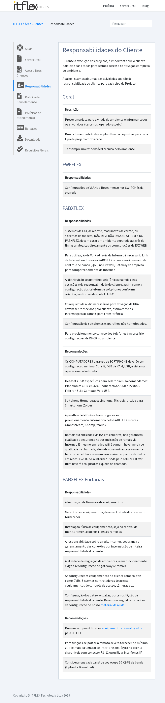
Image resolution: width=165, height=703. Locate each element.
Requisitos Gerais (36, 150)
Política (108, 6)
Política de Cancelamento (28, 99)
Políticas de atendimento (29, 115)
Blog (145, 6)
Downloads (32, 139)
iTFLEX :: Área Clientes (28, 24)
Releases (30, 128)
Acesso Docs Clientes (29, 72)
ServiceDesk (128, 6)
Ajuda (28, 49)
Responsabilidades (38, 86)
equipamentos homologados (122, 628)
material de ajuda (112, 605)
